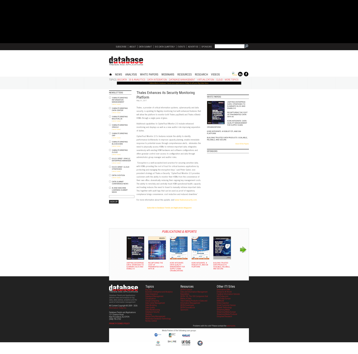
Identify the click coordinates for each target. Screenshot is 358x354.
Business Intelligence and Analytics (159, 292)
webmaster (231, 326)
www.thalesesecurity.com (186, 199)
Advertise (193, 46)
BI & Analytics (137, 79)
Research (201, 74)
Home (110, 74)
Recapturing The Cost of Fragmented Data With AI (237, 114)
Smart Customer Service (226, 305)
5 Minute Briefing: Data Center (120, 109)
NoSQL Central (151, 321)
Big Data (122, 79)
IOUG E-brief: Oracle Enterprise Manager (121, 160)
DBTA (126, 60)
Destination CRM (223, 289)
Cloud (219, 79)
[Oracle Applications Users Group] (186, 337)
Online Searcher (223, 303)
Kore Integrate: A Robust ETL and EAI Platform (224, 132)
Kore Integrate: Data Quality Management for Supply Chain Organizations (227, 124)
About (132, 46)
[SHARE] (172, 342)
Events (181, 46)
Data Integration (157, 79)
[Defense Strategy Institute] (200, 345)
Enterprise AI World (224, 292)
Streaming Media (223, 310)
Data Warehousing (152, 310)
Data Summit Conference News (120, 183)
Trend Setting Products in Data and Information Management (193, 302)
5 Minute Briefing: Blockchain (120, 143)
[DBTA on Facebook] (246, 76)
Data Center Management (155, 303)
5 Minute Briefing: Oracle (120, 126)
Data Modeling (151, 305)
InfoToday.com (222, 296)
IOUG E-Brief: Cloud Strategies (120, 168)
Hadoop (148, 314)
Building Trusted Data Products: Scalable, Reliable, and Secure (227, 139)
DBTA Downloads (187, 305)
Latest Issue (116, 104)
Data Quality (150, 307)
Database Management (182, 79)
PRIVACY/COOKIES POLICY (119, 323)
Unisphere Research (224, 316)
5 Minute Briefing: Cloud (120, 151)
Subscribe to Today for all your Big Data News (179, 83)
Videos (215, 74)
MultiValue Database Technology (158, 319)
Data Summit (145, 46)
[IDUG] (158, 336)
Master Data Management (155, 316)
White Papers (149, 74)
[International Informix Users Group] (172, 337)
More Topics (231, 79)
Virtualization (205, 79)
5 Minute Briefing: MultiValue (120, 118)
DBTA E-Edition (118, 175)
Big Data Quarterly (165, 46)
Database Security (152, 312)
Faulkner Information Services (228, 294)
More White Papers (242, 144)
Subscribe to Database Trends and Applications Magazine (169, 208)
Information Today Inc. (118, 308)
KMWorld (220, 301)
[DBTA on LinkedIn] (240, 76)
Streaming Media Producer (227, 314)
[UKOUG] (186, 345)
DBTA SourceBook (187, 307)
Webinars (167, 74)
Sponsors (206, 46)
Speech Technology (224, 307)
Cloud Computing (152, 301)
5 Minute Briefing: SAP (120, 134)
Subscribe (121, 46)
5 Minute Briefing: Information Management (120, 100)
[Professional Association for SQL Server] (158, 346)
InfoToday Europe (223, 298)
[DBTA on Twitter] (234, 75)
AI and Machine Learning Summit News (120, 190)
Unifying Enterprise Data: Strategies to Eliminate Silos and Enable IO (236, 105)
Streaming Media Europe (226, 312)
